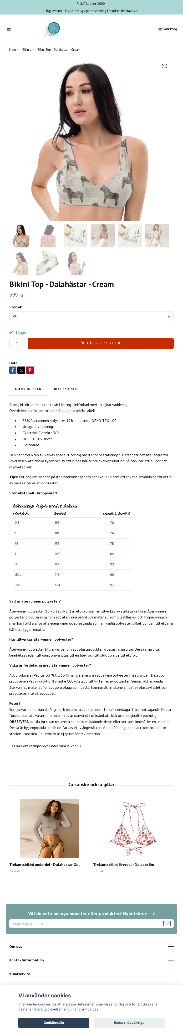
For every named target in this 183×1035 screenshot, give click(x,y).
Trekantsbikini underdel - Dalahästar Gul (44, 864)
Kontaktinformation (26, 960)
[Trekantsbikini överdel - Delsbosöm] (133, 828)
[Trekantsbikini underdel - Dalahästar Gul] (49, 828)
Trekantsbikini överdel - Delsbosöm (123, 864)
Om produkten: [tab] (29, 389)
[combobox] (91, 317)
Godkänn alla (54, 1023)
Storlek (15, 307)
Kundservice (19, 973)
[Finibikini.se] (85, 29)
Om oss (15, 946)
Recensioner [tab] (65, 389)
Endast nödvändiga (129, 1023)
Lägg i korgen (104, 343)
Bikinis (26, 49)
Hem (12, 49)
